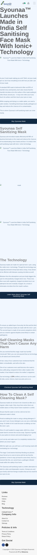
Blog (3, 504)
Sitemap (4, 523)
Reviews (4, 496)
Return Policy (6, 536)
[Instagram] (6, 544)
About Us (5, 518)
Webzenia (25, 552)
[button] (34, 3)
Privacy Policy (6, 534)
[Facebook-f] (3, 544)
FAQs (3, 501)
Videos (4, 499)
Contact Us (5, 521)
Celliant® (5, 512)
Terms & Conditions (8, 531)
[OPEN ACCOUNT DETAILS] (28, 3)
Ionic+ (10, 512)
